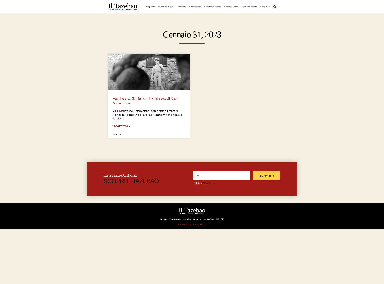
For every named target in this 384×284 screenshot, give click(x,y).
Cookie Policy (184, 224)
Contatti (263, 7)
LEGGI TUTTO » (121, 126)
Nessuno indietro (249, 7)
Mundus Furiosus (166, 7)
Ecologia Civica (231, 7)
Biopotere (150, 7)
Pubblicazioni (195, 7)
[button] (274, 6)
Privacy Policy (208, 183)
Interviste (181, 7)
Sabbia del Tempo (212, 7)
